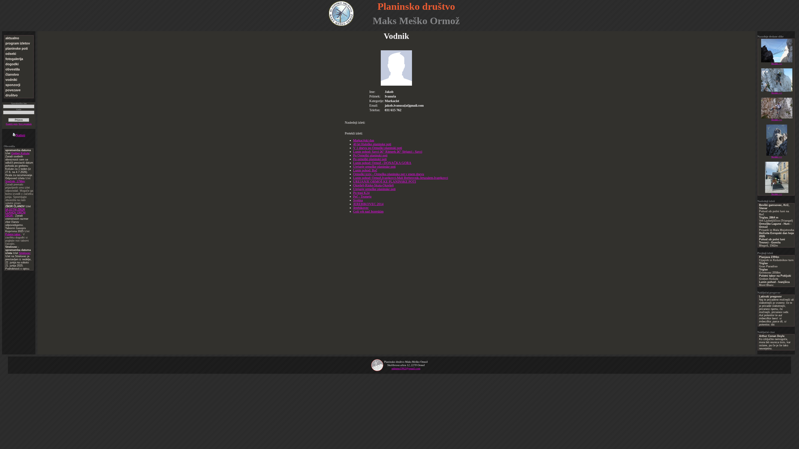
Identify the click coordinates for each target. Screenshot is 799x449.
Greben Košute (20, 153)
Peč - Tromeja (362, 196)
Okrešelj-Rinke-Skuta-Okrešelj (373, 185)
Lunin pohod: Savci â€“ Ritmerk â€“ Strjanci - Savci (387, 151)
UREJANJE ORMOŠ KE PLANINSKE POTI (384, 181)
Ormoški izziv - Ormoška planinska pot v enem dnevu (388, 174)
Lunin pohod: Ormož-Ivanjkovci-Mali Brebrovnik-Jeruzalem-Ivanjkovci (400, 178)
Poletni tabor (13, 234)
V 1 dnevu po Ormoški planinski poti (377, 148)
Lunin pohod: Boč (365, 170)
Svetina (358, 200)
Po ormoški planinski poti (370, 159)
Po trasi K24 (361, 193)
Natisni (20, 135)
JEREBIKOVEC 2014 (368, 204)
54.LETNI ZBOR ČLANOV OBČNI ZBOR (15, 212)
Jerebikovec (361, 208)
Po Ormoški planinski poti (370, 155)
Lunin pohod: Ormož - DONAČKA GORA (382, 163)
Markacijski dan (363, 140)
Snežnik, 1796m (15, 181)
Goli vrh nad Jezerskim (368, 211)
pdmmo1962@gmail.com (406, 368)
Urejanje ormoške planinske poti (374, 166)
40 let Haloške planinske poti (372, 144)
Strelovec (24, 253)
